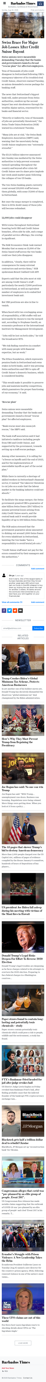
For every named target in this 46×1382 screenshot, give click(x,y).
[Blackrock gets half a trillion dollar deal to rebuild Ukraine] (23, 1121)
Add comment (37, 568)
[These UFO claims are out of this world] (23, 1299)
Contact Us (27, 1378)
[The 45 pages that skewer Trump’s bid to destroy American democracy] (23, 828)
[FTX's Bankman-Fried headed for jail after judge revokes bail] (23, 1061)
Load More (23, 1343)
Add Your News (8, 1368)
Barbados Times (23, 3)
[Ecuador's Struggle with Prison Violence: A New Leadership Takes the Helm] (23, 1235)
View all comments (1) (12, 602)
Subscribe (38, 628)
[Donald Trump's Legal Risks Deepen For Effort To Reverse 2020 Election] (23, 937)
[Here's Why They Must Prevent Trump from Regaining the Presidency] (23, 720)
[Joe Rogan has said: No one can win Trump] (23, 768)
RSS (6, 1371)
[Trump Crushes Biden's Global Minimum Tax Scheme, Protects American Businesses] (23, 659)
